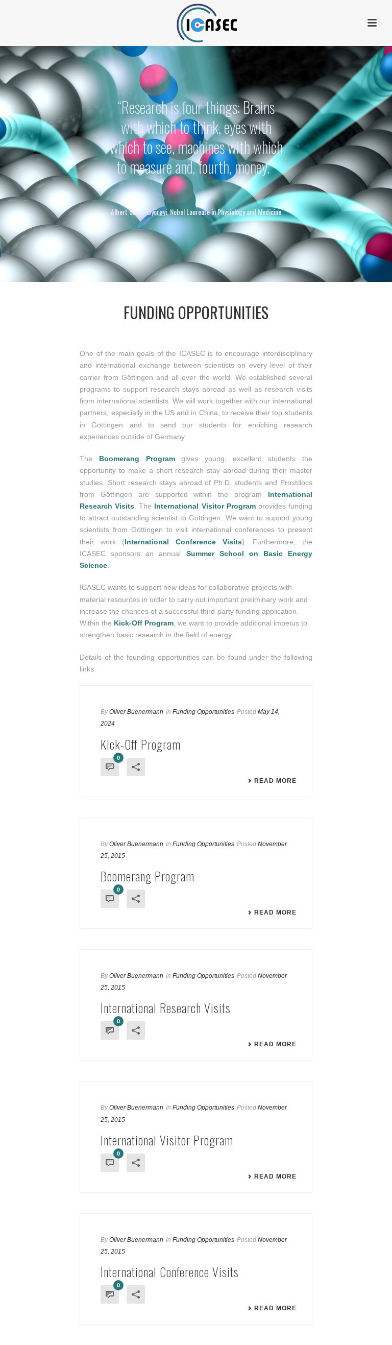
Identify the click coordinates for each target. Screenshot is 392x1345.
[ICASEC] (196, 23)
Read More (275, 781)
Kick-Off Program (141, 744)
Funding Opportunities (203, 711)
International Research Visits (166, 1007)
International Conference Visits (170, 1271)
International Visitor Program (167, 1140)
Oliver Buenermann (136, 711)
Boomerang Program (147, 876)
